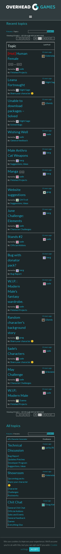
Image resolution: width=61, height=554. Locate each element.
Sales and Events (16, 514)
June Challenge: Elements (16, 215)
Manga (13, 171)
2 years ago (47, 444)
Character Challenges (20, 229)
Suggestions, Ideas (19, 164)
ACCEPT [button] (34, 549)
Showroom (16, 473)
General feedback (19, 140)
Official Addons (18, 245)
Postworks (13, 495)
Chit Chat (15, 502)
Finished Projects (18, 72)
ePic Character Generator (17, 439)
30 (44, 38)
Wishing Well (18, 132)
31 (49, 38)
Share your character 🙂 (22, 93)
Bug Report (16, 273)
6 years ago (47, 471)
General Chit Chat (16, 507)
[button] (30, 16)
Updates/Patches (16, 459)
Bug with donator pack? (14, 260)
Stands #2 (15, 236)
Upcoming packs (16, 478)
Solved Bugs (16, 124)
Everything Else (15, 524)
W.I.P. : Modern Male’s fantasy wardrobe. (15, 291)
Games (11, 521)
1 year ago (47, 501)
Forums (9, 31)
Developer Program (17, 462)
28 (35, 38)
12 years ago (47, 52)
